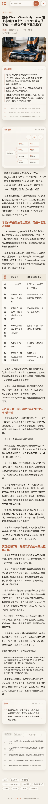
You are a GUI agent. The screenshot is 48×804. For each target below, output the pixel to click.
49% (34, 137)
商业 (10, 12)
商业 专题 (32, 735)
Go (36, 3)
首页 (4, 12)
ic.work (18, 798)
